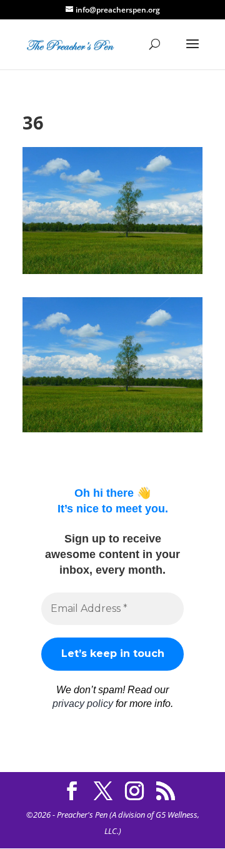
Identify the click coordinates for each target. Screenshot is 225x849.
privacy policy (82, 703)
